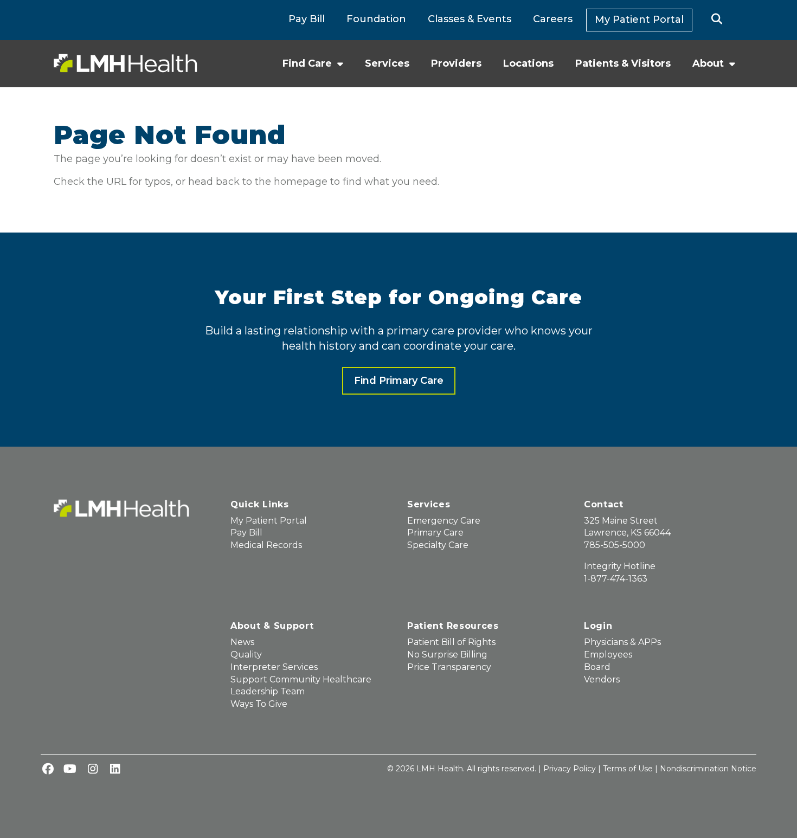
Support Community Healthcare (300, 679)
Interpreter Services (274, 667)
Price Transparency (449, 667)
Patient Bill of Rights (451, 642)
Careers (553, 19)
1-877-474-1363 (615, 578)
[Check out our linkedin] (115, 770)
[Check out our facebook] (48, 770)
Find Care (307, 63)
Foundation (376, 19)
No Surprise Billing (447, 654)
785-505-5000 (614, 545)
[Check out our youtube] (70, 770)
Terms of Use (628, 768)
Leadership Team (267, 691)
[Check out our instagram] (93, 770)
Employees (608, 654)
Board (597, 667)
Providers (456, 63)
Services (387, 63)
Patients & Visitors (623, 63)
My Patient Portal (639, 19)
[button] (716, 20)
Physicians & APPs (622, 642)
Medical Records (266, 545)
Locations (528, 63)
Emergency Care (443, 520)
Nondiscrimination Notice (708, 768)
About (708, 63)
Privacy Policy (569, 768)
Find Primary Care (399, 380)
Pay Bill (306, 19)
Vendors (602, 679)
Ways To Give (258, 704)
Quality (246, 654)
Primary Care (435, 532)
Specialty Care (437, 545)
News (242, 642)
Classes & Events (469, 19)
